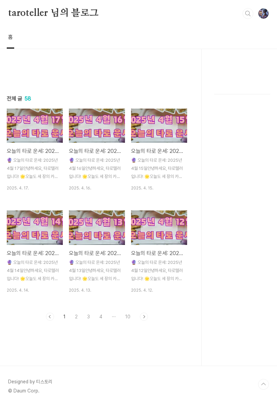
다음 (144, 317)
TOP (263, 384)
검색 (248, 13)
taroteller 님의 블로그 (53, 13)
